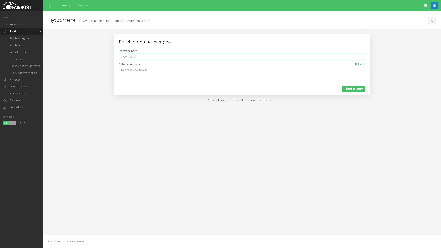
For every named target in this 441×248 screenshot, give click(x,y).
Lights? (16, 123)
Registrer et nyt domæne (24, 66)
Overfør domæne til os (23, 72)
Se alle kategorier (19, 38)
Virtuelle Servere (19, 52)
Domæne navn (128, 51)
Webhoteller (16, 45)
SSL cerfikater (17, 59)
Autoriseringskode (242, 64)
